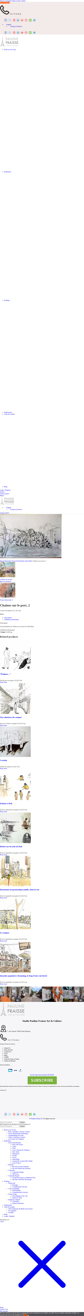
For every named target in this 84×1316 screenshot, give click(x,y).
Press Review (8, 1050)
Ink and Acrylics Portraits (20, 1166)
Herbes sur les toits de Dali (11, 846)
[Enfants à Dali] (15, 799)
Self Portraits (16, 1190)
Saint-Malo (28, 561)
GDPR (6, 1057)
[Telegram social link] (17, 614)
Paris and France (17, 1144)
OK (25, 1315)
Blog (5, 1055)
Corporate (11, 1170)
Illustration (8, 561)
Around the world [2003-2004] (22, 1161)
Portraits (11, 1165)
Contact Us (7, 1052)
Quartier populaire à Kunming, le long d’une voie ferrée (23, 976)
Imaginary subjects (14, 1200)
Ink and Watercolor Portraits (21, 1168)
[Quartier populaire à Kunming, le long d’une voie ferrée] (15, 972)
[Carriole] (15, 756)
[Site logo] (9, 46)
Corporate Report (13, 1176)
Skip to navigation (6, 1)
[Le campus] (15, 929)
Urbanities (15, 1201)
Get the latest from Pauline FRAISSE (42, 1075)
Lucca (14, 1157)
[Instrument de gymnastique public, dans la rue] (15, 886)
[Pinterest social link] (11, 614)
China (14, 1146)
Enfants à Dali (6, 803)
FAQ (5, 1053)
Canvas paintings (13, 1188)
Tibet (14, 1148)
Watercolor (11, 1183)
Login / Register (9, 1216)
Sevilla (14, 1155)
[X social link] (8, 614)
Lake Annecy (16, 1163)
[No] (28, 1315)
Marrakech (15, 1154)
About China (12, 1194)
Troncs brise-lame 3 (6, 600)
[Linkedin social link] (14, 614)
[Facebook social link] (6, 614)
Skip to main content (19, 1)
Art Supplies (12, 1211)
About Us (7, 1048)
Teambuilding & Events (16, 1135)
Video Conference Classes (16, 1137)
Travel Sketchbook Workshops (18, 1133)
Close (2, 1221)
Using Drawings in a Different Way (23, 1177)
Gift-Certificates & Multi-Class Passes (20, 1209)
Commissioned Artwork (20, 1192)
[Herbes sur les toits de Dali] (15, 842)
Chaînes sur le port (6, 579)
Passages (15, 1185)
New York (15, 1152)
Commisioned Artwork (19, 1187)
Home (2, 561)
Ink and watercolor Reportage (22, 1179)
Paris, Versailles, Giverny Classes (19, 1132)
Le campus (4, 933)
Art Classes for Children (16, 1139)
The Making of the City (20, 1196)
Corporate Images (18, 1172)
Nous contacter (5, 3)
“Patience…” (5, 674)
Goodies (11, 1212)
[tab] (8, 618)
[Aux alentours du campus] (15, 713)
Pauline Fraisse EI (36, 1119)
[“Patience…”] (15, 670)
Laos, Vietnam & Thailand (21, 1150)
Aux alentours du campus (11, 717)
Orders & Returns (10, 1061)
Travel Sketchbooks (18, 561)
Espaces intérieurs (18, 1203)
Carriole (3, 760)
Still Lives (15, 1174)
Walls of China (17, 1198)
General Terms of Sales (11, 1059)
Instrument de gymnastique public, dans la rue (19, 890)
